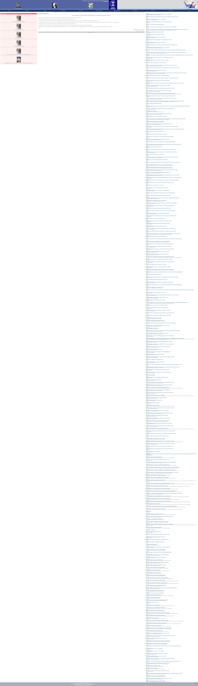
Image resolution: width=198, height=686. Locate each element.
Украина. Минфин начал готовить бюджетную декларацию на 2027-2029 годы (158, 369)
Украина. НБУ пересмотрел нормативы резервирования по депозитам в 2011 (157, 534)
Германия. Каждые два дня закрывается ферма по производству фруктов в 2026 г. (158, 208)
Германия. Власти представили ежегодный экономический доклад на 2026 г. (157, 387)
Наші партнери (153, 10)
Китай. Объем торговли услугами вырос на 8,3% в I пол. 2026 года (156, 42)
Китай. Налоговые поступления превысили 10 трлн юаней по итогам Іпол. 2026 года (159, 90)
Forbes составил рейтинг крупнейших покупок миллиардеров (155, 567)
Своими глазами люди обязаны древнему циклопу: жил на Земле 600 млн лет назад (159, 167)
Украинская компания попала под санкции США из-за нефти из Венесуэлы (157, 410)
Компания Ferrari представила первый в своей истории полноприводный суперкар (158, 552)
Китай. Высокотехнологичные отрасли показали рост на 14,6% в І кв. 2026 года (158, 310)
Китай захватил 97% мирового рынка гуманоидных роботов (155, 24)
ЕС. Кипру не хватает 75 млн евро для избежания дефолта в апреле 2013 (157, 477)
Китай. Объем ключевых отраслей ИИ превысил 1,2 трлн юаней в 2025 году (157, 325)
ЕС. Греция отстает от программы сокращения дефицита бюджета (156, 585)
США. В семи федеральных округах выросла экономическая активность (157, 333)
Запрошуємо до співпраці (117, 10)
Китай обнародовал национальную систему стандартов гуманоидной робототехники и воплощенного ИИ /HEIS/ (163, 330)
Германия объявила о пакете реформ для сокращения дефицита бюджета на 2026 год (159, 341)
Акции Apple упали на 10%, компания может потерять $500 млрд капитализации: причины (159, 136)
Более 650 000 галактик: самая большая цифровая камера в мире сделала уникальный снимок (160, 93)
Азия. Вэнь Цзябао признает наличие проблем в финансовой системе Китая (157, 612)
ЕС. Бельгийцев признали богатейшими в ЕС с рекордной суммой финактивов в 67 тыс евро (160, 483)
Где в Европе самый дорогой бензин (151, 544)
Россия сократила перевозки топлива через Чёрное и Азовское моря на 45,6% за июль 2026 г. (160, 88)
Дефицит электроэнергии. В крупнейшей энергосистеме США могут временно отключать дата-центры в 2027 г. (163, 162)
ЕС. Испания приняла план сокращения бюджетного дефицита (155, 607)
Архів (189, 10)
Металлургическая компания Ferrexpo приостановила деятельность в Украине (158, 85)
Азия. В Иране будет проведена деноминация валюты (154, 630)
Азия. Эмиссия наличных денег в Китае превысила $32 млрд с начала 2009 (157, 670)
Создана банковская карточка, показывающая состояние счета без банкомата (158, 640)
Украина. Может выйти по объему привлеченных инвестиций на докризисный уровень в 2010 (160, 658)
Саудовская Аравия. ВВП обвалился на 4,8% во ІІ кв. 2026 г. (155, 121)
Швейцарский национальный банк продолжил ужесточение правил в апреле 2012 (158, 501)
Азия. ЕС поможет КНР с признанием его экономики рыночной (155, 580)
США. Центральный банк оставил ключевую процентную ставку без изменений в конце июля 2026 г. (161, 215)
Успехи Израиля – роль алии (19, 29)
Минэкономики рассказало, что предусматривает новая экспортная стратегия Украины (159, 282)
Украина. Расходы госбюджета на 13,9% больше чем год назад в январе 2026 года (158, 372)
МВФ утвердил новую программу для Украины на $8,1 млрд (155, 354)
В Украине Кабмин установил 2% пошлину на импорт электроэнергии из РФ (157, 420)
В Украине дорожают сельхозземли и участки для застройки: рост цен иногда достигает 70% (160, 312)
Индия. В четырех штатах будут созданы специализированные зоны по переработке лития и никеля (161, 65)
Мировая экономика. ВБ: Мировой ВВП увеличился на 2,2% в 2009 (156, 638)
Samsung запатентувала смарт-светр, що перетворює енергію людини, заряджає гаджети (160, 446)
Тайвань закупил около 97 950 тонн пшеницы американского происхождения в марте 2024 (160, 392)
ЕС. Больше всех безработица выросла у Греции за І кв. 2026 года (156, 264)
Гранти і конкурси (81, 10)
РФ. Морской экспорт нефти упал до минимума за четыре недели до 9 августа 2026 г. (159, 39)
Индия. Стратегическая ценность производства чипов (154, 349)
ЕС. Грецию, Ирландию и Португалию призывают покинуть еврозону (156, 582)
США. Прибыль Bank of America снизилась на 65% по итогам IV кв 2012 (157, 485)
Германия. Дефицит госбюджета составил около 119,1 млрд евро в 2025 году (158, 346)
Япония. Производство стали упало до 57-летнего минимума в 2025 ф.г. (157, 305)
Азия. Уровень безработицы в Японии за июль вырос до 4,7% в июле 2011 (157, 521)
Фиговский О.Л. (19, 23)
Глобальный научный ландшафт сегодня (19, 21)
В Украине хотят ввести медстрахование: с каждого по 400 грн (155, 438)
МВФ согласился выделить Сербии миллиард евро (154, 527)
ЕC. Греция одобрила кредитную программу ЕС (153, 503)
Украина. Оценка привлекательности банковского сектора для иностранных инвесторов (159, 448)
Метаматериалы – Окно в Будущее (19, 46)
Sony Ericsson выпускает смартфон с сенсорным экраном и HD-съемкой (157, 620)
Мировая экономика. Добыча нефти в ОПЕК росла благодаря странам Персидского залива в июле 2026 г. (162, 16)
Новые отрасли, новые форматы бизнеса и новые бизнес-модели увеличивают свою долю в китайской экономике (163, 144)
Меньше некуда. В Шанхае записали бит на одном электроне (155, 131)
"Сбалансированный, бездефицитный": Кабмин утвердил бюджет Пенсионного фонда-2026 (160, 382)
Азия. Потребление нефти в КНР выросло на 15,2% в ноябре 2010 (156, 557)
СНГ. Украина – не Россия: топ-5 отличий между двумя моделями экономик (157, 459)
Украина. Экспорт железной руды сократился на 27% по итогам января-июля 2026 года (159, 57)
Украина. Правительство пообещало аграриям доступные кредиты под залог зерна (158, 113)
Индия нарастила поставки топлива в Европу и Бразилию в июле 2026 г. (157, 159)
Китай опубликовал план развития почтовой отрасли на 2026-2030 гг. (156, 134)
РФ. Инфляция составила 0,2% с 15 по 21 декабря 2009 (154, 648)
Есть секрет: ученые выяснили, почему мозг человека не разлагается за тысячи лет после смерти (161, 98)
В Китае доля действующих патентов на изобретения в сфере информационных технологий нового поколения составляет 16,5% (166, 118)
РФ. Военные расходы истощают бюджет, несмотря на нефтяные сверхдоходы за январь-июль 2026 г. (162, 44)
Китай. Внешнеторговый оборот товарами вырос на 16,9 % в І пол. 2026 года (157, 251)
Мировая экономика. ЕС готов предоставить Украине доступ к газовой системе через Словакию (160, 469)
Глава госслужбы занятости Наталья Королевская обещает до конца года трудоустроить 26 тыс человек (162, 472)
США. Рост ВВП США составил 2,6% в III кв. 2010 (153, 572)
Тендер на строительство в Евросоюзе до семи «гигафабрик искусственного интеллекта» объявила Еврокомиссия (163, 177)
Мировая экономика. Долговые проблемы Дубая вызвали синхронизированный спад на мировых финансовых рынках (164, 673)
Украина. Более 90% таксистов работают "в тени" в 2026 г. (155, 185)
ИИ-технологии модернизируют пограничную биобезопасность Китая (156, 279)
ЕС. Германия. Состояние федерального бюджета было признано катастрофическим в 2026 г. (160, 108)
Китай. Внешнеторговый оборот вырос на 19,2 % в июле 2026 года (156, 19)
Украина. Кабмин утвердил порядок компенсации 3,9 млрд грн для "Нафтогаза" (158, 498)
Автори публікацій (63, 10)
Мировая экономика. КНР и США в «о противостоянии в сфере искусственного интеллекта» (160, 182)
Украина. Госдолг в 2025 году (150, 374)
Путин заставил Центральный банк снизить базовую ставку (155, 154)
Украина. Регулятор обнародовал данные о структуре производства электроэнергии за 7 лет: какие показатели (163, 233)
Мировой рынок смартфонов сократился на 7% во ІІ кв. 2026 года (156, 37)
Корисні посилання (135, 10)
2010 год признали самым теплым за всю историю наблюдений (155, 549)
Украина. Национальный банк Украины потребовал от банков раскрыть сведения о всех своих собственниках (162, 467)
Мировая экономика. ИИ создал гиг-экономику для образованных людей (157, 377)
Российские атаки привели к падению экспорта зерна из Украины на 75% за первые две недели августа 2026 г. (163, 67)
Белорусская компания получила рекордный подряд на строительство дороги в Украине (159, 425)
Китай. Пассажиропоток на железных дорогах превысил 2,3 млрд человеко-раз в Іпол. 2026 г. (160, 205)
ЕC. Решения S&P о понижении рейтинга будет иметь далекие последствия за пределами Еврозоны (161, 506)
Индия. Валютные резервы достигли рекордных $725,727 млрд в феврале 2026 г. (158, 351)
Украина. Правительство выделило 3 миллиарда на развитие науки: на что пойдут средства (160, 335)
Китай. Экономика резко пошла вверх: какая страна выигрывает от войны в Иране (158, 315)
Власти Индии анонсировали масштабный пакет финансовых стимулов (157, 415)
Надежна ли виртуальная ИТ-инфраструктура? (153, 597)
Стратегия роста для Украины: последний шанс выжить (154, 359)
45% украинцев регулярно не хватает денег (152, 405)
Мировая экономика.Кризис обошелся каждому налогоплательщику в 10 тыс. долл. (159, 678)
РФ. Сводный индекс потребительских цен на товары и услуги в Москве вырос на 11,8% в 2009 (160, 635)
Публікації (45, 10)
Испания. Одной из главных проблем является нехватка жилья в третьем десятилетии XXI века (160, 210)
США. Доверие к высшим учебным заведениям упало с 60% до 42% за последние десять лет (160, 261)
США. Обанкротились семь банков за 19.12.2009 (153, 665)
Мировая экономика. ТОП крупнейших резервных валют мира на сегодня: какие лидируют (160, 269)
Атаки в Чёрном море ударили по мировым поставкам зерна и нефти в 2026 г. (158, 75)
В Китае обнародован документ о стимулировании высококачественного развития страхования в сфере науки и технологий (165, 338)
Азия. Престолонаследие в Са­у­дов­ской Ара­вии (153, 451)
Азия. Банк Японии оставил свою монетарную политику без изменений (157, 577)
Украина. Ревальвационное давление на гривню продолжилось (155, 615)
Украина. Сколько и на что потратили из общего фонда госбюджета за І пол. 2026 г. (158, 246)
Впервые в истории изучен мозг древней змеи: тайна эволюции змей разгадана (158, 241)
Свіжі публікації (3, 13)
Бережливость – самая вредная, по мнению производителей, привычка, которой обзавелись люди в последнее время (164, 493)
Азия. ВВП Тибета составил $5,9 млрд (152, 668)
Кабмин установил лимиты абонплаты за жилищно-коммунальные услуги (157, 428)
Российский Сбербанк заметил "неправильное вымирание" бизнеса (156, 116)
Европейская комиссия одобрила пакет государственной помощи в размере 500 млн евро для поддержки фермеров (164, 284)
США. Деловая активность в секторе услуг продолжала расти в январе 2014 (157, 464)
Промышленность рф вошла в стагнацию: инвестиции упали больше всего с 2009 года (159, 259)
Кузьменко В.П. (19, 56)
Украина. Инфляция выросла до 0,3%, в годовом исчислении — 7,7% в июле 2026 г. (158, 14)
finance (39, 28)
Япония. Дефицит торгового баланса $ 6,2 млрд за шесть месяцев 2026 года (157, 190)
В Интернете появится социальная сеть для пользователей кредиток (156, 643)
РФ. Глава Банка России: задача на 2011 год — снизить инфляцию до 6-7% (157, 554)
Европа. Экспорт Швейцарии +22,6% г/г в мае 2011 (153, 531)
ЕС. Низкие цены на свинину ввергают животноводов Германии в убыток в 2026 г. (158, 195)
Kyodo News (79, 17)
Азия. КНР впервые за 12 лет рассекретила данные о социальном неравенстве (158, 488)
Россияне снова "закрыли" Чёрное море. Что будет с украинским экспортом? (158, 80)
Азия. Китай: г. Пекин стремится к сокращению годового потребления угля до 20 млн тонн (159, 516)
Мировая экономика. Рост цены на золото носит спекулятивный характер (157, 539)
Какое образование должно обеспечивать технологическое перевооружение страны (18, 54)
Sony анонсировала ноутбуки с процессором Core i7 (154, 625)
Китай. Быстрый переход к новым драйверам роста (154, 103)
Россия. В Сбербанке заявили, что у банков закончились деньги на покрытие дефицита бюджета (161, 141)
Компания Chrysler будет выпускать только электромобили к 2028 (156, 397)
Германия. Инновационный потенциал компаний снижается (155, 320)
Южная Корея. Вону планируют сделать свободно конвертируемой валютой (157, 213)
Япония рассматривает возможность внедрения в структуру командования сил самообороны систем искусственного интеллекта (166, 52)
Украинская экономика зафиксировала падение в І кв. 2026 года (155, 292)
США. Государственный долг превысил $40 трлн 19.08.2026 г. (155, 34)
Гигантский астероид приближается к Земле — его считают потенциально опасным (159, 164)
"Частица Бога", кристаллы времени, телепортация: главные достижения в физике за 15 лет (160, 256)
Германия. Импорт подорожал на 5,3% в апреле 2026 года (155, 287)
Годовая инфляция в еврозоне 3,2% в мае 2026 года (154, 274)
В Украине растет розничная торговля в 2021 (153, 402)
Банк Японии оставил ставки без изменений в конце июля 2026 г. (156, 218)
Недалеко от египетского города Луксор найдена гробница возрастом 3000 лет (158, 172)
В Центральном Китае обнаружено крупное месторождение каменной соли (157, 562)
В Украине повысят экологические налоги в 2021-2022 (154, 400)
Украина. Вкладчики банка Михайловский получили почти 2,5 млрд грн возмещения (159, 423)
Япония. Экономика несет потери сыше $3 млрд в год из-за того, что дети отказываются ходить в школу (162, 126)
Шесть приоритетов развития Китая (151, 111)
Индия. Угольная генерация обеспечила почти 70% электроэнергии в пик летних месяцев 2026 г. (160, 228)
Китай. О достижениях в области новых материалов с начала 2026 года (157, 187)
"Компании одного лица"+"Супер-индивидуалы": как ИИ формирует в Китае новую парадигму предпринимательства (164, 364)
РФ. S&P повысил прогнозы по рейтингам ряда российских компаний (156, 653)
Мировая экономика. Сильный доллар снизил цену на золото (155, 610)
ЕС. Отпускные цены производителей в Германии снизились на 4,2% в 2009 (157, 633)
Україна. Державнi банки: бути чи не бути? (152, 602)
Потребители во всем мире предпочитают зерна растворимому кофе (156, 236)
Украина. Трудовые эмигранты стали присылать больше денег (155, 508)
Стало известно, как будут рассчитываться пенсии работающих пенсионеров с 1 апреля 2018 (160, 443)
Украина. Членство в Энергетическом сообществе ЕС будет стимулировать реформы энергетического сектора (163, 661)
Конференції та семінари (99, 10)
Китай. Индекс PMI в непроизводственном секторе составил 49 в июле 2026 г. (158, 139)
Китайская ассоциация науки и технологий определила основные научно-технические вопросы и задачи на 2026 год (164, 238)
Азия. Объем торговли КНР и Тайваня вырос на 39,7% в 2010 (155, 590)
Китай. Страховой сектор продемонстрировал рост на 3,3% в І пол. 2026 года (157, 47)
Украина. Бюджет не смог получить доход (152, 617)
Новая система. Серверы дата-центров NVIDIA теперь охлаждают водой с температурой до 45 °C (161, 149)
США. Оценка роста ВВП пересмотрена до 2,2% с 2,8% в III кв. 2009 (156, 656)
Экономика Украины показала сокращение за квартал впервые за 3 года (157, 297)
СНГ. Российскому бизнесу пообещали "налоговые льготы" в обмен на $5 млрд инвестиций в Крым (161, 462)
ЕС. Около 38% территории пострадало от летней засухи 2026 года (156, 62)
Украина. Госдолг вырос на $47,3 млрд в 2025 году (153, 379)
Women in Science (148, 511)
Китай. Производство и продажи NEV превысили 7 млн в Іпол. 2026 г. (156, 200)
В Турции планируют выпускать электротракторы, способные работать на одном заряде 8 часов (161, 433)
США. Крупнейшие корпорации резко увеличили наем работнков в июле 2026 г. (158, 223)
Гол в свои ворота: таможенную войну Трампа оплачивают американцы (157, 307)
